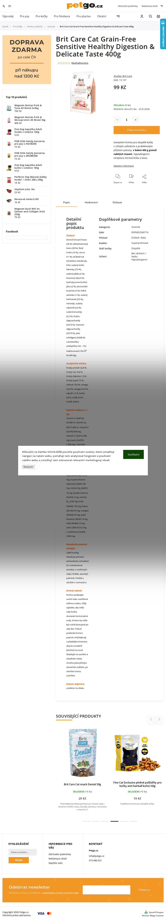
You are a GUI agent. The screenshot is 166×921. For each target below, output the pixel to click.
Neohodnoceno (79, 63)
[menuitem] (9, 16)
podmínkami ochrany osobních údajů (61, 892)
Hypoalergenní (139, 259)
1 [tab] (86, 821)
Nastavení (28, 467)
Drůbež (135, 237)
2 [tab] (96, 821)
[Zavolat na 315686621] (4, 5)
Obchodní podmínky (128, 6)
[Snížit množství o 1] (117, 119)
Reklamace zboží (150, 6)
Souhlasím (133, 454)
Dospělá (135, 248)
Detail (61, 754)
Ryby (143, 237)
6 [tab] (133, 821)
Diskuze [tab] (117, 202)
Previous (151, 719)
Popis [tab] (66, 202)
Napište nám (56, 863)
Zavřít (149, 190)
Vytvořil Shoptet (156, 912)
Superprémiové (139, 242)
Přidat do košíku (136, 130)
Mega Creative (157, 915)
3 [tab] (105, 821)
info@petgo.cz (96, 856)
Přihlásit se (144, 890)
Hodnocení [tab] (91, 202)
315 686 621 (95, 860)
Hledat (18, 860)
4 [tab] (114, 821)
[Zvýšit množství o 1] (135, 119)
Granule (135, 226)
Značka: (123, 76)
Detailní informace (124, 165)
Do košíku (100, 754)
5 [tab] (124, 821)
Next (159, 719)
